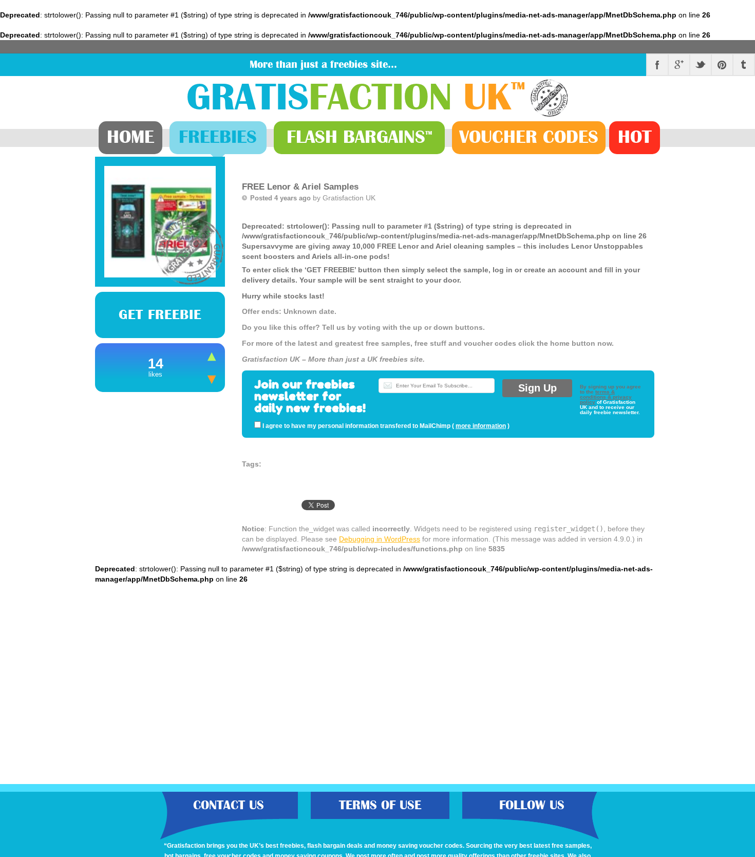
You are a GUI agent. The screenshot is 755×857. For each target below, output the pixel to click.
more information (481, 426)
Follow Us (531, 805)
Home (130, 137)
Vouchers (528, 137)
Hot (635, 137)
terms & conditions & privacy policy (606, 397)
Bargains (359, 137)
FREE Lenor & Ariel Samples (300, 187)
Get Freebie (160, 315)
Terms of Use (380, 805)
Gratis (355, 98)
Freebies (218, 137)
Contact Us (228, 805)
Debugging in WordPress (379, 539)
